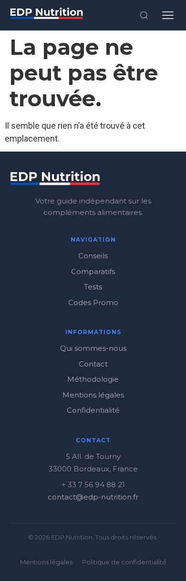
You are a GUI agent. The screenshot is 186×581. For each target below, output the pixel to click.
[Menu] (167, 15)
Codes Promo (93, 302)
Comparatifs (93, 271)
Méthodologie (93, 379)
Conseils (93, 255)
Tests (93, 286)
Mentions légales (93, 394)
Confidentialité (93, 410)
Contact (93, 363)
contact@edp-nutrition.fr (93, 496)
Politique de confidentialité (124, 562)
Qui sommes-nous (93, 348)
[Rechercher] (144, 15)
